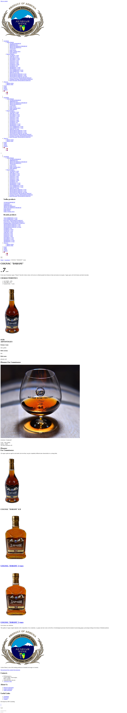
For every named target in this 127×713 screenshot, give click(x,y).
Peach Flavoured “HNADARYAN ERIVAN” (20, 80)
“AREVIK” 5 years (14, 56)
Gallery (5, 87)
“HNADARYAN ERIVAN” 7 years (17, 75)
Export (5, 85)
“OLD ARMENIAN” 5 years (16, 70)
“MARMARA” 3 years (14, 67)
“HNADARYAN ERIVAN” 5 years (17, 74)
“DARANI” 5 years (14, 62)
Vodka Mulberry (13, 52)
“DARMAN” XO (13, 66)
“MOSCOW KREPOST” (15, 47)
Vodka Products (10, 42)
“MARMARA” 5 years (14, 68)
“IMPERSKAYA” (13, 45)
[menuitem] (4, 91)
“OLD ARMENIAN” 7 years (16, 71)
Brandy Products (10, 54)
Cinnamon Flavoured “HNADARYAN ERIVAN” (21, 79)
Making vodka (9, 84)
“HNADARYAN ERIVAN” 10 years (18, 76)
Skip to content (4, 1)
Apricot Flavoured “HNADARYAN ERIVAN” (20, 77)
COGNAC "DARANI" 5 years (12, 622)
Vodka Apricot (12, 50)
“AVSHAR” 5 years (14, 55)
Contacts (6, 89)
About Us (6, 81)
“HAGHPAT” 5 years (14, 59)
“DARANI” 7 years (14, 63)
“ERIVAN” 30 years (14, 72)
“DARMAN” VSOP (14, 64)
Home (2, 260)
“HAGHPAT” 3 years (14, 58)
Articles (5, 88)
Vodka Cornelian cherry (15, 51)
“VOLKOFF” (12, 48)
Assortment (6, 41)
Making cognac (10, 83)
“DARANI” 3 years (14, 60)
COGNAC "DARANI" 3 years (12, 566)
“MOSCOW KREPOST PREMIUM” (18, 46)
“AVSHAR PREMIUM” (15, 43)
